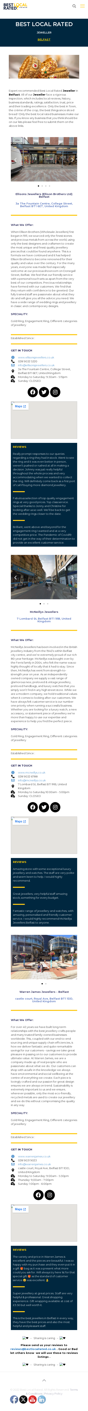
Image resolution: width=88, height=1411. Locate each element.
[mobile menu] (82, 6)
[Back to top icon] (44, 1380)
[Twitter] (44, 392)
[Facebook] (33, 392)
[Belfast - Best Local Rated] (15, 6)
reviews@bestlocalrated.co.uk (33, 1349)
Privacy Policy (53, 1393)
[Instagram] (55, 392)
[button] (15, 159)
